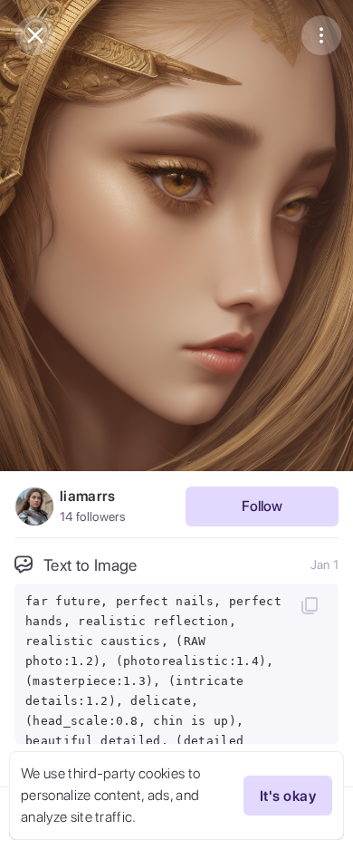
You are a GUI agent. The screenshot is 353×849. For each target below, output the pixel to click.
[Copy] (309, 605)
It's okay (288, 796)
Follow (262, 506)
